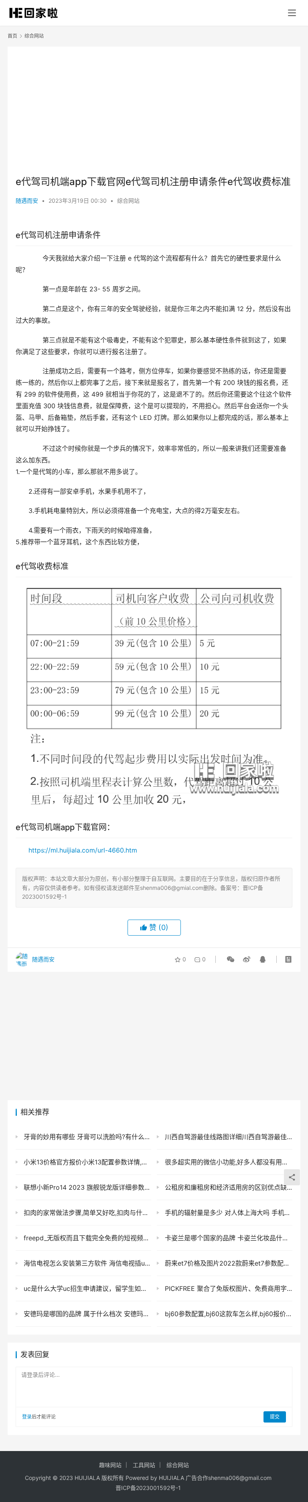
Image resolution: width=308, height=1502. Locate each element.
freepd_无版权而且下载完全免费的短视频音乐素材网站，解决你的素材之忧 (86, 1238)
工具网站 (144, 1464)
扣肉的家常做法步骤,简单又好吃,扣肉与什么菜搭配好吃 (86, 1213)
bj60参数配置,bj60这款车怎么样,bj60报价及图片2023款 (227, 1314)
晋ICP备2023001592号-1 (148, 1487)
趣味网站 (110, 1464)
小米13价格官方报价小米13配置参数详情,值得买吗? (86, 1162)
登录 (27, 1417)
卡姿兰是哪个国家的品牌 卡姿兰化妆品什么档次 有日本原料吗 (227, 1238)
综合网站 (128, 200)
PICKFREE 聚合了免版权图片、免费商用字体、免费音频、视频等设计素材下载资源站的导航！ (227, 1288)
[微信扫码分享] (230, 959)
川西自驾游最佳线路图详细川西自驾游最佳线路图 (227, 1137)
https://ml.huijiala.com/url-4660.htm (82, 850)
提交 (275, 1417)
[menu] (292, 13)
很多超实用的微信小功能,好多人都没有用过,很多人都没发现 (227, 1162)
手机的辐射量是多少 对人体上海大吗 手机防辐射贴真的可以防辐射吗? (227, 1213)
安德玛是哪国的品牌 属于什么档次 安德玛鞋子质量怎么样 (86, 1314)
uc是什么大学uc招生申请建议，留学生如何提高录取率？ (86, 1288)
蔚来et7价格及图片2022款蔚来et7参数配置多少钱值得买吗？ (227, 1263)
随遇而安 (27, 200)
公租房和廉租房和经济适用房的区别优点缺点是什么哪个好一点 (227, 1187)
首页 (12, 36)
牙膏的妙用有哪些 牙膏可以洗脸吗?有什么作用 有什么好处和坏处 (86, 1137)
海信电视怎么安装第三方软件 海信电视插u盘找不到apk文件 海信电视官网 (86, 1263)
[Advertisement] (154, 111)
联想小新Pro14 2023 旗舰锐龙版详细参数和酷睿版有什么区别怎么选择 (86, 1187)
